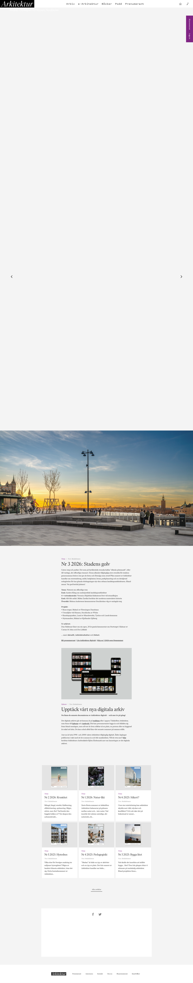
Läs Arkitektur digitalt (86, 640)
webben (96, 721)
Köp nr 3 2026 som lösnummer (110, 640)
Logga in (190, 36)
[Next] (181, 277)
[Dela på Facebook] (92, 914)
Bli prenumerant (190, 24)
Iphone (75, 723)
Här (124, 738)
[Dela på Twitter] (100, 914)
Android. (86, 723)
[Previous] (12, 277)
